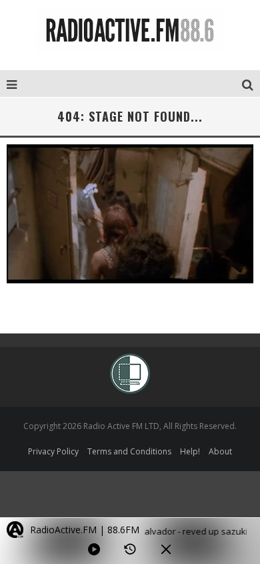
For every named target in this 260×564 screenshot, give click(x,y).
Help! (190, 451)
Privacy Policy (53, 451)
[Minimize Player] (166, 549)
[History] (130, 549)
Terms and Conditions (129, 451)
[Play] (94, 549)
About (220, 451)
